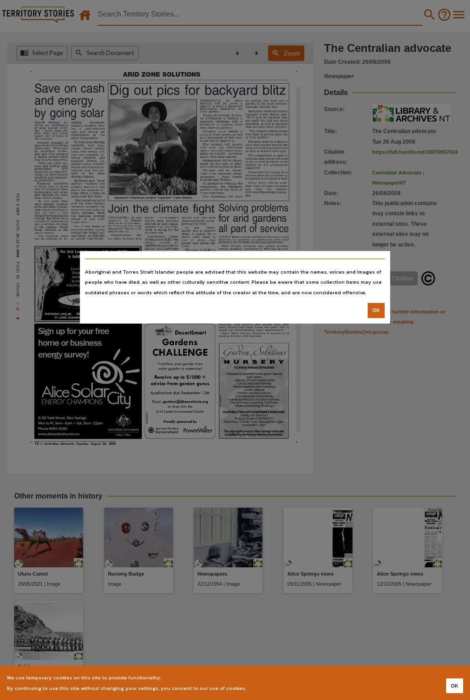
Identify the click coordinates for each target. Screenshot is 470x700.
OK (376, 310)
